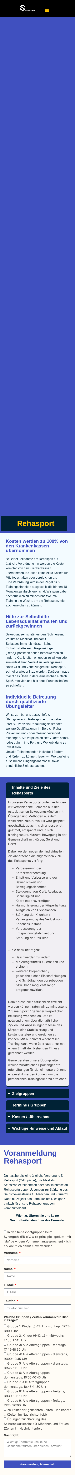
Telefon (10, 1301)
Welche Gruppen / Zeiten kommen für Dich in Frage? (36, 1318)
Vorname (11, 1253)
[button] (47, 10)
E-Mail (9, 1285)
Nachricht (11, 1435)
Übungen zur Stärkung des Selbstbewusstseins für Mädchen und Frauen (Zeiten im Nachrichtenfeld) (36, 1423)
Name (8, 1269)
